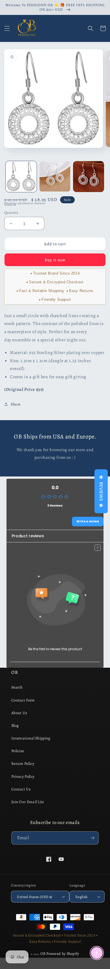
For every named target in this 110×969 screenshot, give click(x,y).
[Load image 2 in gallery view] (55, 176)
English (81, 896)
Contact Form (23, 700)
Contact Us (21, 789)
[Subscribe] (92, 838)
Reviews (101, 491)
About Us (19, 713)
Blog (15, 725)
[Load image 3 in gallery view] (88, 176)
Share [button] (16, 404)
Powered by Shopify (62, 953)
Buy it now (55, 260)
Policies (17, 751)
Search (17, 687)
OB (43, 953)
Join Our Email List (27, 802)
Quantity (11, 212)
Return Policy (22, 763)
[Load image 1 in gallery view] (21, 176)
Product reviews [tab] (28, 536)
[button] (7, 28)
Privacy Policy (22, 776)
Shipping (10, 203)
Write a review (87, 521)
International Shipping (30, 738)
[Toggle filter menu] (97, 548)
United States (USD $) (34, 896)
